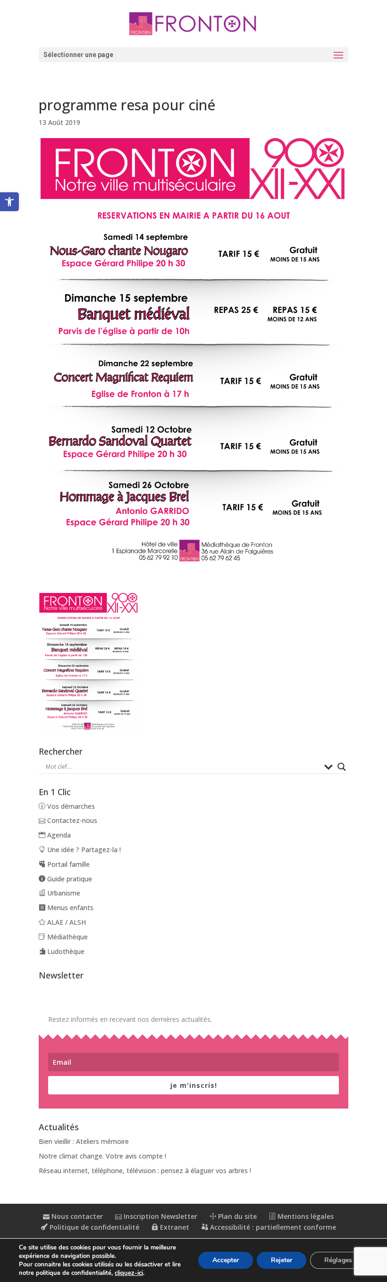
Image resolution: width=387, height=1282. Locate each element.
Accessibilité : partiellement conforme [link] (272, 1227)
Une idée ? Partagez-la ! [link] (83, 849)
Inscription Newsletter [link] (159, 1216)
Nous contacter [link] (76, 1216)
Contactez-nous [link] (71, 820)
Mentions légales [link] (305, 1216)
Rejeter (281, 1260)
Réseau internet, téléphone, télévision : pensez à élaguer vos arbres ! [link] (145, 1170)
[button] (193, 54)
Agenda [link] (58, 834)
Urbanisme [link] (62, 892)
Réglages (338, 1260)
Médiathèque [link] (66, 936)
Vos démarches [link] (70, 806)
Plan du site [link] (236, 1216)
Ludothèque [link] (64, 951)
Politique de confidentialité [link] (93, 1227)
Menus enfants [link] (69, 907)
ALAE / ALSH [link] (65, 922)
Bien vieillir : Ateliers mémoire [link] (84, 1141)
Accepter (225, 1260)
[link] (9, 201)
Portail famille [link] (67, 864)
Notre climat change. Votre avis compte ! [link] (102, 1155)
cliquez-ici (129, 1273)
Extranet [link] (173, 1227)
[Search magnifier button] (341, 766)
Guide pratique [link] (68, 878)
